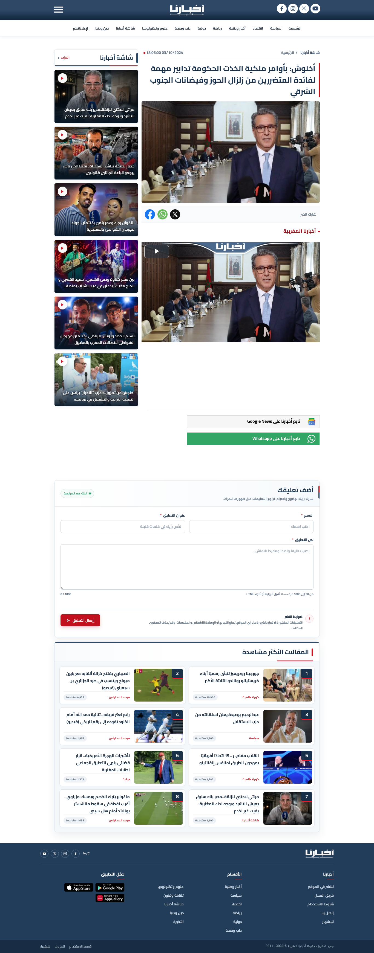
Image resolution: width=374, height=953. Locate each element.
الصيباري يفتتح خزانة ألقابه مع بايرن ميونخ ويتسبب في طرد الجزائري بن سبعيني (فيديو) (98, 680)
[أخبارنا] (319, 853)
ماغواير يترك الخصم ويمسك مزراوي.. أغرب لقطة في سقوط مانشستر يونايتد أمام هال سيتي (97, 803)
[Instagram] (65, 854)
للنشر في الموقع (321, 886)
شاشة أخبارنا (125, 28)
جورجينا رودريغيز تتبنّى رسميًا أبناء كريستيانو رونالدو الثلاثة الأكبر (229, 677)
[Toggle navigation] (58, 9)
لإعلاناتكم (80, 28)
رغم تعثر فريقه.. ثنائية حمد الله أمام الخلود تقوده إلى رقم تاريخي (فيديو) (98, 718)
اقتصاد (258, 28)
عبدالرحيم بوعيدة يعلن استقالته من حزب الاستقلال (227, 718)
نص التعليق (302, 540)
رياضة (217, 28)
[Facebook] (75, 854)
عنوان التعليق (172, 515)
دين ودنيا (102, 28)
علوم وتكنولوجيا (155, 28)
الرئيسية (295, 28)
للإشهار (328, 921)
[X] (55, 854)
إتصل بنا (327, 912)
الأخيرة (178, 921)
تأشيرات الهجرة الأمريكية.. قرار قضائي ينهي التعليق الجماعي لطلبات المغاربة (103, 762)
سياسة (275, 28)
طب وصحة (183, 28)
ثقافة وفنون (173, 895)
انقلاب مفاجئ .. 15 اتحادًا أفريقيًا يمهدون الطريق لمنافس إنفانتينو (229, 759)
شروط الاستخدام (320, 904)
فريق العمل (324, 895)
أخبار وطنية (237, 28)
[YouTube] (44, 854)
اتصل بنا (59, 946)
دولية (202, 28)
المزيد (64, 57)
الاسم (307, 515)
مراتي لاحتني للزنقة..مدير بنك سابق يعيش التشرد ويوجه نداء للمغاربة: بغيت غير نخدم (227, 803)
